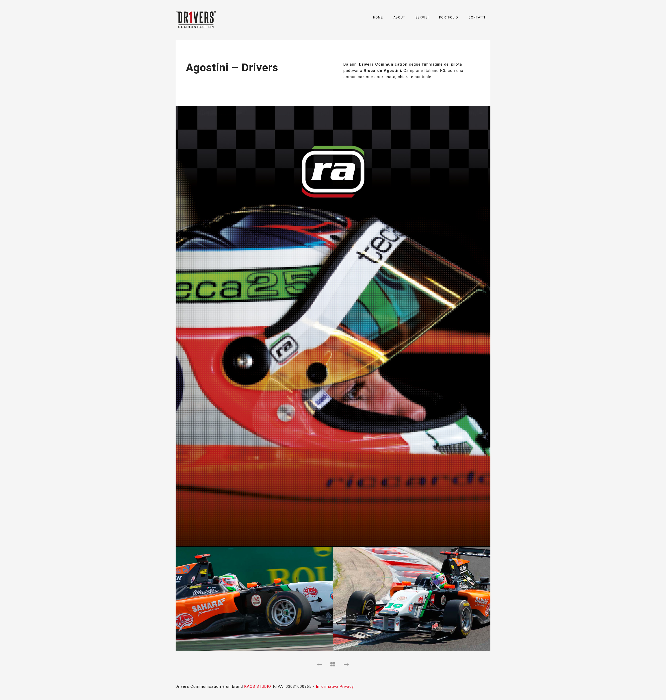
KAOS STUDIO (257, 686)
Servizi (422, 17)
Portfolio (448, 17)
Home (378, 17)
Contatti (477, 17)
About (399, 17)
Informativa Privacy (335, 686)
